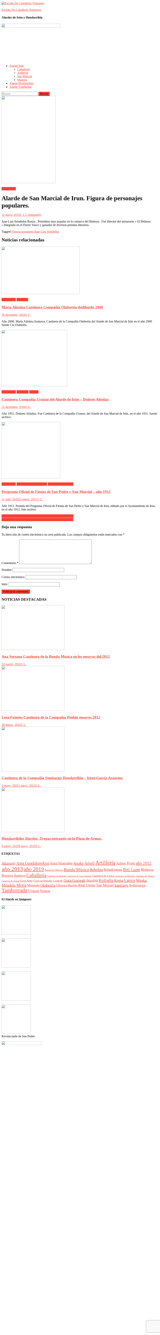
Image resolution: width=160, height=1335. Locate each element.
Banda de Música (54, 870)
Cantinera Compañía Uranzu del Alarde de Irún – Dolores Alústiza (55, 399)
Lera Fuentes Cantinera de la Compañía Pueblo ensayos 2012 (51, 717)
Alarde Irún (16, 65)
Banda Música (76, 869)
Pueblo (72, 885)
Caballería (23, 69)
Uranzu (33, 392)
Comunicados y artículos (32, 484)
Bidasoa (147, 869)
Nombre (7, 569)
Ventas (45, 891)
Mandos (22, 79)
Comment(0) (33, 214)
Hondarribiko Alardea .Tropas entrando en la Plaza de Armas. (52, 838)
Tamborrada (14, 890)
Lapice (129, 880)
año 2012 (143, 863)
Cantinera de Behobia (57, 876)
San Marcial (24, 76)
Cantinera (22, 392)
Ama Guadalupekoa (32, 863)
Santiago (121, 885)
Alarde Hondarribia (21, 83)
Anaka (78, 863)
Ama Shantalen (61, 863)
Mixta (21, 885)
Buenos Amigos (14, 875)
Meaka (141, 880)
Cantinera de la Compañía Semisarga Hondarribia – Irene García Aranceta (62, 778)
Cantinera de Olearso (145, 876)
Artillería (22, 72)
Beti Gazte (131, 869)
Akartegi (8, 863)
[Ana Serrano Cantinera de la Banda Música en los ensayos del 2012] (80, 628)
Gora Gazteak (74, 880)
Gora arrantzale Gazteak (48, 880)
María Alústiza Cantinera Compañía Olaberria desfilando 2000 (52, 307)
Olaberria (47, 885)
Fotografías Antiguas (60, 484)
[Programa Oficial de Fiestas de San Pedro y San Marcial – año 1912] (80, 450)
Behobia (96, 869)
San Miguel (105, 885)
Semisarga (137, 885)
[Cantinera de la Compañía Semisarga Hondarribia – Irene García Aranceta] (80, 749)
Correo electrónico (13, 577)
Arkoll (89, 863)
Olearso (61, 885)
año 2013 (12, 869)
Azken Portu (125, 863)
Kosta (118, 880)
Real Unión (86, 885)
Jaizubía (92, 880)
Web (4, 584)
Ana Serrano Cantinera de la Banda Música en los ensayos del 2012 (56, 656)
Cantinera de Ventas (10, 881)
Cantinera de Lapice (103, 875)
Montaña (33, 885)
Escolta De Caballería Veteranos (21, 9)
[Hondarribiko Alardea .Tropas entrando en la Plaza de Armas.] (80, 810)
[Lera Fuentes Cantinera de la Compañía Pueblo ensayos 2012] (80, 689)
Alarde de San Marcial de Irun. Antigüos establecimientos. (37, 519)
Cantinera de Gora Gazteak (79, 876)
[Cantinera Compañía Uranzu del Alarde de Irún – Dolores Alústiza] (80, 358)
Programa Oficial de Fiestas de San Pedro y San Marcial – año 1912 (56, 492)
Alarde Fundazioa (20, 86)
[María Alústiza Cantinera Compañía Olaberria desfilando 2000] (80, 270)
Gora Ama (26, 880)
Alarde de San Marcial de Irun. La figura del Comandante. (37, 516)
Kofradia (106, 880)
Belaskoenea (113, 870)
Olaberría (22, 299)
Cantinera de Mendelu (125, 876)
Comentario (10, 563)
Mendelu (9, 885)
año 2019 (34, 869)
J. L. (23, 214)
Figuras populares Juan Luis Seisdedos (35, 231)
